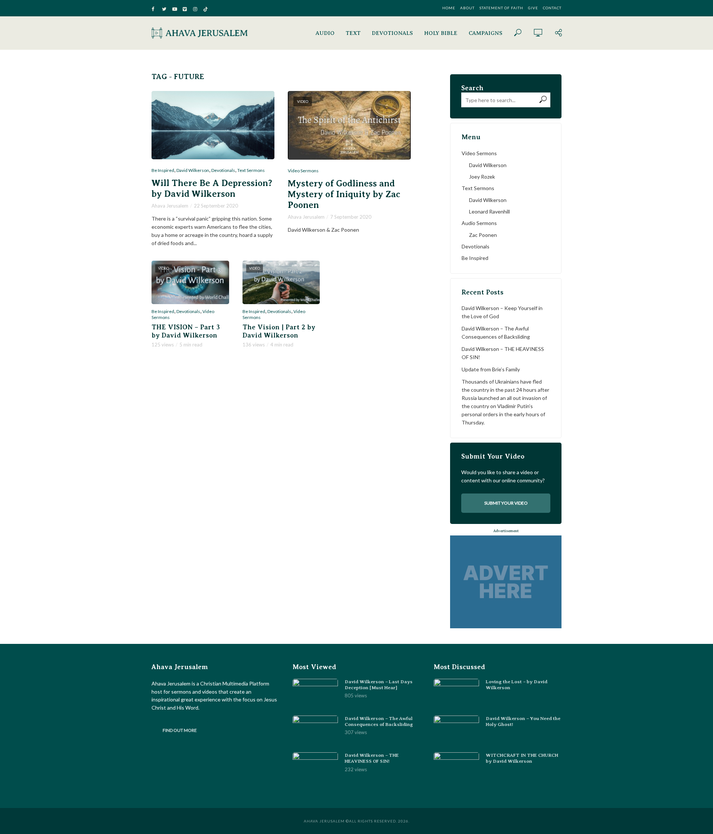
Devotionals (392, 33)
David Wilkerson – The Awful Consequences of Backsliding (496, 332)
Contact (552, 8)
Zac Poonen (483, 235)
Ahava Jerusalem (170, 206)
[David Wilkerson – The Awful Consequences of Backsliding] (315, 731)
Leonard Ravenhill (489, 211)
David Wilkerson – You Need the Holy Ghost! (523, 721)
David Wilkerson (192, 170)
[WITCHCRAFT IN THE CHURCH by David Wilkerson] (456, 767)
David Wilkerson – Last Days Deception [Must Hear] (379, 684)
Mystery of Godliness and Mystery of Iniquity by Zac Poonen (344, 194)
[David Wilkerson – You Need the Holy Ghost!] (456, 731)
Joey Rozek (482, 176)
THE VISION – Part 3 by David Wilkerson (186, 331)
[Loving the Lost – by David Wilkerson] (456, 694)
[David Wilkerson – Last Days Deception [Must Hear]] (315, 694)
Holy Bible (441, 33)
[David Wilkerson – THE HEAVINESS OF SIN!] (315, 767)
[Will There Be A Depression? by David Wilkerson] (213, 125)
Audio (325, 33)
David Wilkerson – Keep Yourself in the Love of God (502, 312)
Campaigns (485, 33)
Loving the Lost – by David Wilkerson (516, 684)
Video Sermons (303, 170)
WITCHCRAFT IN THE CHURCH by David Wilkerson (522, 758)
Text (353, 33)
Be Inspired (163, 170)
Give (533, 8)
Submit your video (506, 503)
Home (448, 8)
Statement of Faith (501, 8)
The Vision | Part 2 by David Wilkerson (278, 331)
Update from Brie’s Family (491, 369)
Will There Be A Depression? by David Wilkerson (212, 188)
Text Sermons (251, 170)
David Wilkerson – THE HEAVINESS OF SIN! (503, 353)
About (467, 8)
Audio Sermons (479, 223)
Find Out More (180, 730)
